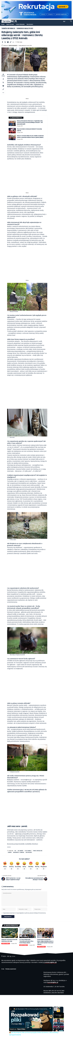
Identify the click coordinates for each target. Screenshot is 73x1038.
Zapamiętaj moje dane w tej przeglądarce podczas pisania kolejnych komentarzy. (24, 913)
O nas (2, 969)
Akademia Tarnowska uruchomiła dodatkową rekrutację (9, 940)
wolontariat (29, 852)
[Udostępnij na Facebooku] (2, 42)
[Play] (58, 1021)
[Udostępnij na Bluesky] (8, 42)
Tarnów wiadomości (12, 45)
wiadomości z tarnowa (18, 852)
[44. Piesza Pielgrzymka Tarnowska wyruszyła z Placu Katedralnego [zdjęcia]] (27, 933)
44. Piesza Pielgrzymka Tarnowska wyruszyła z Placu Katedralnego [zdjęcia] (26, 941)
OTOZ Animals (28, 850)
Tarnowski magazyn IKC (24, 28)
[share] (50, 1008)
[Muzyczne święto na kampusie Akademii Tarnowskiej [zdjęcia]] (12, 130)
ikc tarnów (20, 850)
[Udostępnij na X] (5, 42)
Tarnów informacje (8, 28)
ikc (15, 850)
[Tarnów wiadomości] (9, 21)
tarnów (9, 852)
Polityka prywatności (10, 969)
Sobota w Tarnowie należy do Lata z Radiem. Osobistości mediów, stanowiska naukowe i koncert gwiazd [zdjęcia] (30, 136)
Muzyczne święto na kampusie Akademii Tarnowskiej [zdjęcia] (29, 129)
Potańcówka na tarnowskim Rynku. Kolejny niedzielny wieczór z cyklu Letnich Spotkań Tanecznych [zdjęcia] (45, 942)
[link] (11, 1009)
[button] (64, 21)
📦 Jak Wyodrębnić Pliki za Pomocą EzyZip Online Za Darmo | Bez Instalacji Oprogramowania (31, 1009)
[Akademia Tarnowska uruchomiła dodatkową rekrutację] (9, 933)
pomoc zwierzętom (37, 850)
